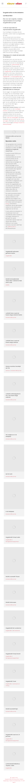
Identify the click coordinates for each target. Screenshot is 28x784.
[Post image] (14, 132)
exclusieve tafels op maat (11, 317)
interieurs (8, 370)
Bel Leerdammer (16, 630)
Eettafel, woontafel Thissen (13, 576)
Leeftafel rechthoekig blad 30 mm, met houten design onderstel (13, 395)
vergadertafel (8, 71)
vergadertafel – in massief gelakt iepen (12, 76)
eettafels (7, 285)
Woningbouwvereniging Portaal (12, 541)
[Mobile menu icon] (2, 3)
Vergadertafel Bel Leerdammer (13, 628)
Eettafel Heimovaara (11, 602)
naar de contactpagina (12, 117)
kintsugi (7, 203)
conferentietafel (15, 64)
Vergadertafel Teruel (11, 681)
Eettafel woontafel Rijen (12, 709)
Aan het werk (9, 474)
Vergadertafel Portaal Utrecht (13, 653)
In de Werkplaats (10, 511)
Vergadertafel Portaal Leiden (13, 537)
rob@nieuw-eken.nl (12, 226)
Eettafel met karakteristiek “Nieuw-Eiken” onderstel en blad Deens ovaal (14, 280)
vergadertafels (9, 255)
